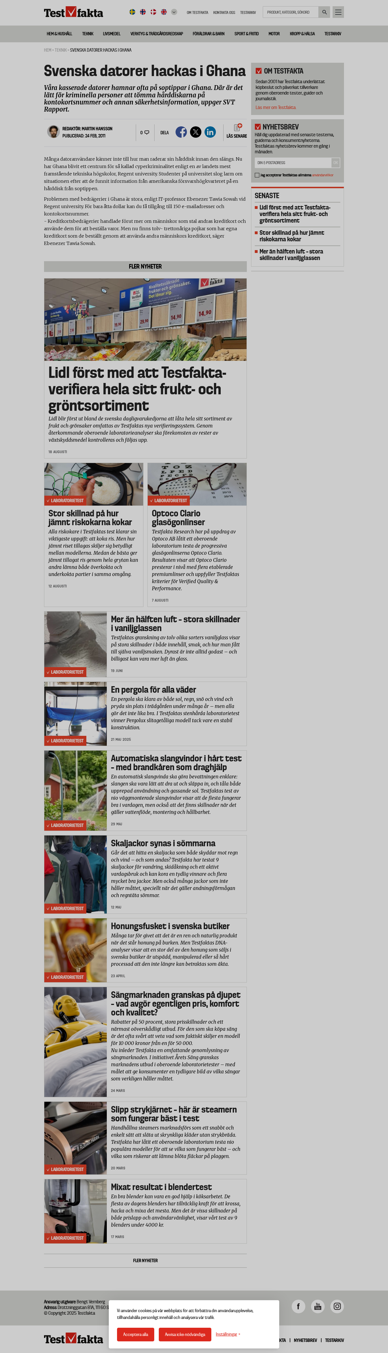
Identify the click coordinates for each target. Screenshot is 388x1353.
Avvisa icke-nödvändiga (185, 1334)
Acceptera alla (135, 1334)
